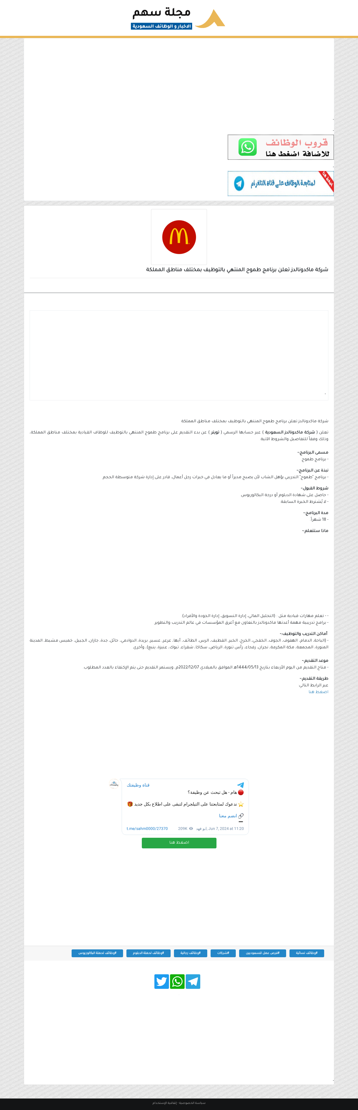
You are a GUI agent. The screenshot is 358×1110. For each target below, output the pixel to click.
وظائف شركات (308, 286)
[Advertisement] (179, 77)
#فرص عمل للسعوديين (262, 953)
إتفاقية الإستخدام (165, 1103)
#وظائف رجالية (191, 953)
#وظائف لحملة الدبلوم (148, 953)
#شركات (223, 953)
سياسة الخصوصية (192, 1103)
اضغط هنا (179, 843)
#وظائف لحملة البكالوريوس (97, 953)
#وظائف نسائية (306, 953)
